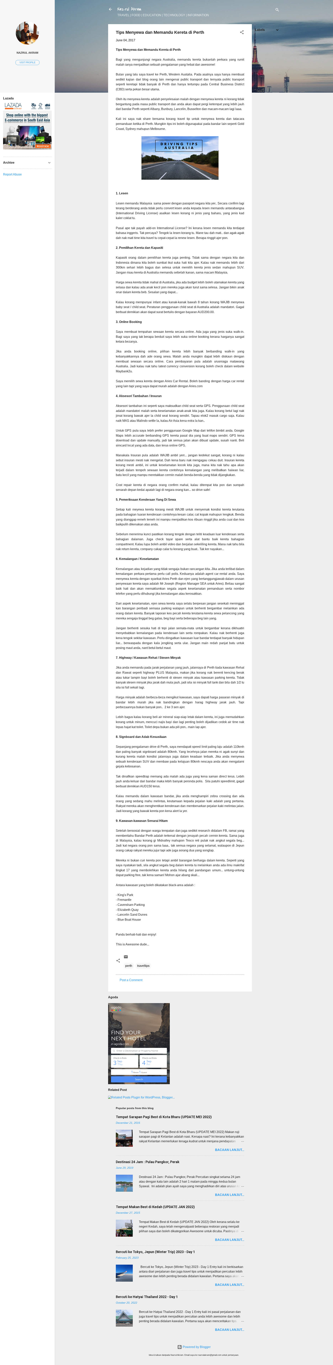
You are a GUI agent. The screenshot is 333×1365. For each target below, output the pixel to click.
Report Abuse (12, 174)
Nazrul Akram (129, 9)
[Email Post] (126, 958)
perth (128, 965)
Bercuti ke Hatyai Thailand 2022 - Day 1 (147, 1297)
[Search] (277, 10)
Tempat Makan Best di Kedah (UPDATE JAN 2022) (155, 1207)
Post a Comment (131, 980)
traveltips (143, 965)
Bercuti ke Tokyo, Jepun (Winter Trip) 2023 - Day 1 (155, 1252)
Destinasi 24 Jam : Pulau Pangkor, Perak (147, 1162)
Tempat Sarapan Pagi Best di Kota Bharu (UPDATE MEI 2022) (164, 1117)
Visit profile (27, 62)
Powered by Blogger (196, 1347)
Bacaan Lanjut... (229, 1150)
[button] (242, 33)
